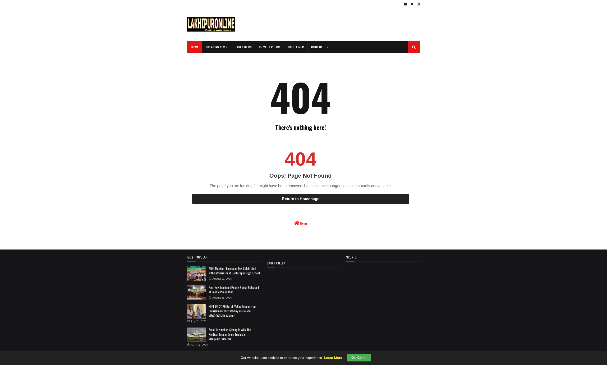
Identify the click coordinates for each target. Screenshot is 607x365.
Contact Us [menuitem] (319, 46)
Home (303, 223)
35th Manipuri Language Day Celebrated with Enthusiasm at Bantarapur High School (234, 271)
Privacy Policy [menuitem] (270, 46)
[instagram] (418, 4)
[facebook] (405, 4)
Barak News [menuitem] (243, 46)
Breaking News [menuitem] (216, 46)
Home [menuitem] (194, 46)
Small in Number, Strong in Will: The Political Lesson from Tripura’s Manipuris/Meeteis (230, 334)
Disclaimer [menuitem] (296, 46)
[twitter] (412, 4)
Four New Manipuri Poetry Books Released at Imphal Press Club (234, 290)
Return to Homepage (300, 199)
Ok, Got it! (358, 358)
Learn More (333, 358)
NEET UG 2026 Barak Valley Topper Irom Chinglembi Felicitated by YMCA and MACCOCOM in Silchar (232, 311)
